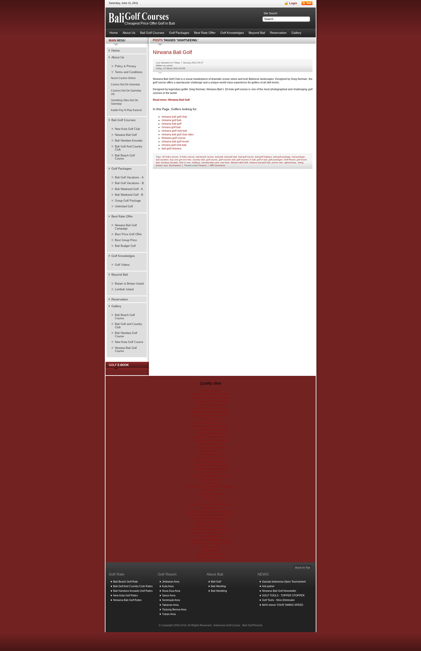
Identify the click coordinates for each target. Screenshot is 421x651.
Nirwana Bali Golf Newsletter (279, 590)
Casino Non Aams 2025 (210, 405)
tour (166, 165)
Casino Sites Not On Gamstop (210, 408)
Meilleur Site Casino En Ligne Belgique (210, 486)
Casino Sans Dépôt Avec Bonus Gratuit (210, 511)
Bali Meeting (218, 586)
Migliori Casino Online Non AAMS (211, 543)
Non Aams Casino (210, 472)
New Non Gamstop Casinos (210, 468)
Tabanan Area (170, 604)
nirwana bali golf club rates (178, 134)
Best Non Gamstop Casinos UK (210, 412)
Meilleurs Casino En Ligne (210, 518)
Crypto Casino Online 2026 (210, 525)
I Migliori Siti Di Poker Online (211, 397)
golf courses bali (227, 159)
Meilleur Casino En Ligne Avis (210, 426)
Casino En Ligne (211, 419)
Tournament (175, 165)
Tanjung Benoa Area (174, 609)
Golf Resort (289, 159)
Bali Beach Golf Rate (125, 581)
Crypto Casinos (210, 483)
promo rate (277, 162)
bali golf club (230, 157)
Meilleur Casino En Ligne (210, 422)
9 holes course (187, 157)
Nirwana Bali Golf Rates (127, 600)
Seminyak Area (171, 600)
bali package (298, 157)
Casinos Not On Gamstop (210, 429)
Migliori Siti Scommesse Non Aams (210, 529)
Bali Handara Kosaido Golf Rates (133, 590)
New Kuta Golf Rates (125, 595)
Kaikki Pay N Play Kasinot (126, 110)
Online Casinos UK (210, 444)
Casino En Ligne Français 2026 (210, 540)
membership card (210, 162)
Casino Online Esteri (210, 554)
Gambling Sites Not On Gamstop (124, 102)
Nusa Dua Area (171, 590)
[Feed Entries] (306, 3)
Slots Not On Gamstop (210, 433)
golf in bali (262, 159)
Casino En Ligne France (210, 522)
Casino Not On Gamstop (125, 84)
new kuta (224, 162)
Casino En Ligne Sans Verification (210, 504)
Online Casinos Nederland (211, 461)
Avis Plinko (210, 497)
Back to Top (302, 567)
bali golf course (246, 157)
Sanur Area (168, 595)
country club (199, 159)
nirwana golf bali (171, 120)
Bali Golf (216, 581)
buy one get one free (180, 159)
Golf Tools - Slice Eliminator (278, 600)
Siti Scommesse (210, 547)
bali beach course (205, 157)
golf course (212, 159)
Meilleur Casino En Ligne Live (210, 532)
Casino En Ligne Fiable (210, 458)
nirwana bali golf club (174, 116)
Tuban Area (169, 614)
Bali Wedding (219, 590)
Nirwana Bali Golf (239, 162)
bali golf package (282, 157)
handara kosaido (169, 162)
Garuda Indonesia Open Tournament (284, 581)
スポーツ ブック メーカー (210, 500)
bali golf (219, 157)
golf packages (275, 159)
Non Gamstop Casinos (210, 454)
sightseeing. (290, 162)
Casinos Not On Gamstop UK (126, 92)
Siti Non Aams (210, 490)
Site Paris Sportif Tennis (210, 557)
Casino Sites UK (210, 390)
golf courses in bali (246, 159)
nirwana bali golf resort (175, 141)
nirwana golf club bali (174, 130)
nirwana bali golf (171, 123)
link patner (268, 586)
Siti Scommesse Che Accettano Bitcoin (211, 515)
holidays (196, 162)
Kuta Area (168, 586)
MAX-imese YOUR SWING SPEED (282, 604)
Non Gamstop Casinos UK (210, 415)
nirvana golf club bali (174, 145)
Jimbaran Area (170, 581)
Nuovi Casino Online (123, 78)
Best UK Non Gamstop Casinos (210, 394)
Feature (203, 165)
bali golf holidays (263, 157)
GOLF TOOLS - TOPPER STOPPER (283, 595)
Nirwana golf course (174, 138)
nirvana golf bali (171, 127)
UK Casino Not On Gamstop (210, 476)
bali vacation (162, 159)
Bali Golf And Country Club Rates (133, 586)
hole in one (185, 162)
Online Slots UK (210, 451)
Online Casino (210, 507)
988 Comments (217, 165)
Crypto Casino (210, 479)
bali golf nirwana (171, 148)
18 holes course (170, 157)
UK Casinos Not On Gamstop (210, 401)
